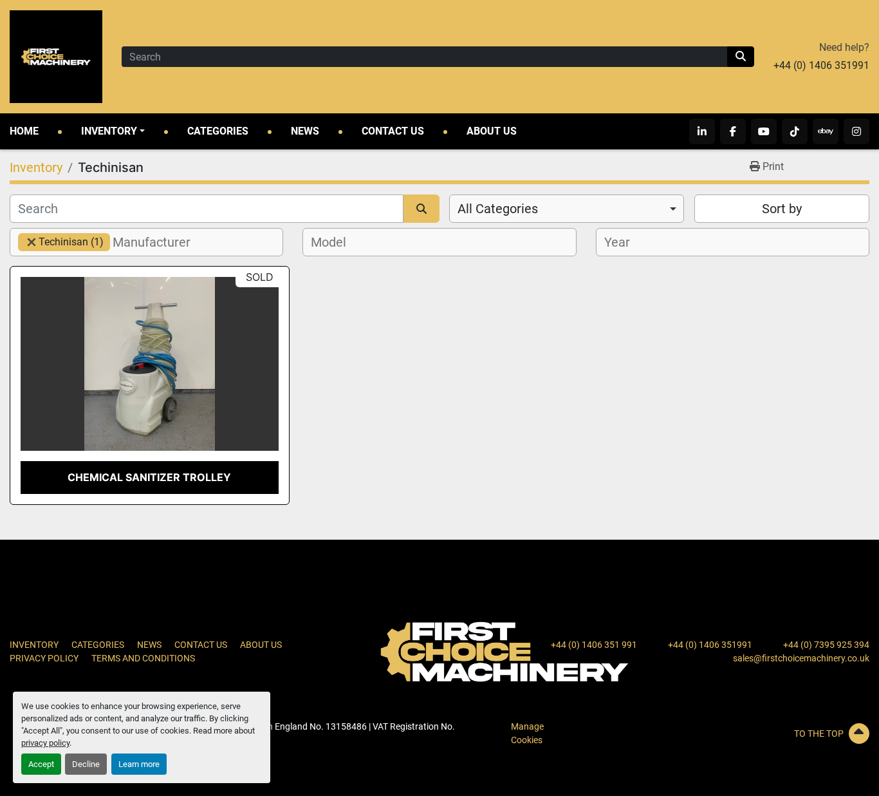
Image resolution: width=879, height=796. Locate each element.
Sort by (782, 208)
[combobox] (566, 208)
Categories (217, 131)
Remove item (31, 242)
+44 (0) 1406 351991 (821, 65)
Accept (41, 764)
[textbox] (159, 242)
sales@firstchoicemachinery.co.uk (801, 658)
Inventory (109, 131)
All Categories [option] (498, 208)
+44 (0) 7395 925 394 (826, 645)
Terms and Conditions (143, 658)
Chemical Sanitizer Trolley (149, 477)
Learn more (139, 764)
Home (24, 131)
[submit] (740, 56)
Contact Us (393, 131)
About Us (492, 131)
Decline (86, 764)
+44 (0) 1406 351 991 (594, 645)
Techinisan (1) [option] (61, 242)
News (305, 131)
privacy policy (45, 743)
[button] (113, 131)
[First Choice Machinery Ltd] (504, 651)
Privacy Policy (44, 658)
